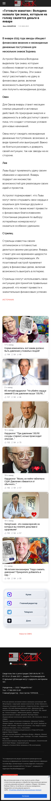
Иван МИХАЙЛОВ (9, 26)
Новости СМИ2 (25, 634)
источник (8, 299)
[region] (25, 788)
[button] (4, 3)
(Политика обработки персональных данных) (25, 790)
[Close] (49, 776)
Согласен (25, 796)
